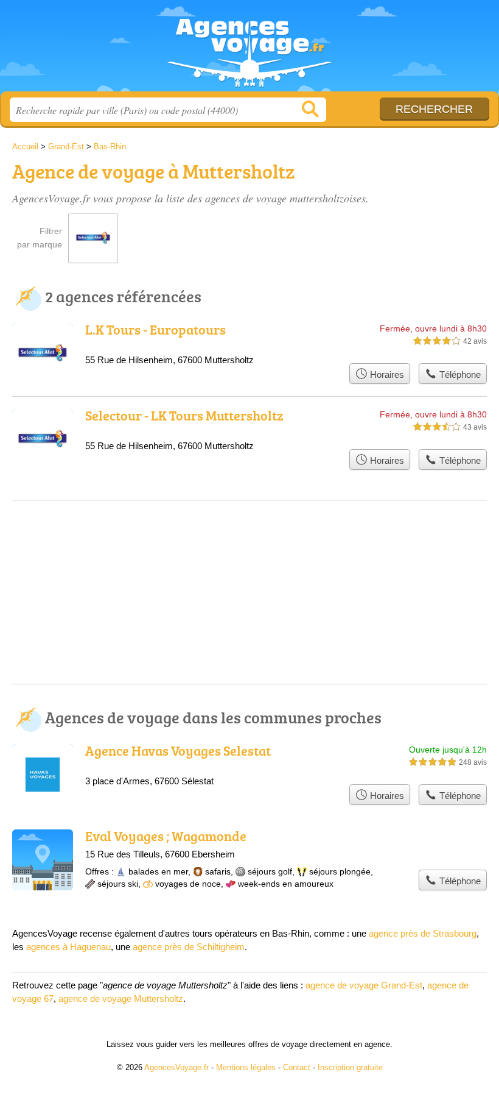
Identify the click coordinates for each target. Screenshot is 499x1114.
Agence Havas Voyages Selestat (178, 750)
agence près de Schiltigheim (189, 947)
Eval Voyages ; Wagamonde (165, 835)
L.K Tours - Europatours (155, 329)
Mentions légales (246, 1067)
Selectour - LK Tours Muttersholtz (184, 415)
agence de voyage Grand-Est (363, 985)
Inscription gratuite (350, 1067)
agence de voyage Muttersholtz (120, 998)
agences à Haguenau (68, 947)
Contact (296, 1067)
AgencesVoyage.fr (249, 50)
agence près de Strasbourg (422, 933)
